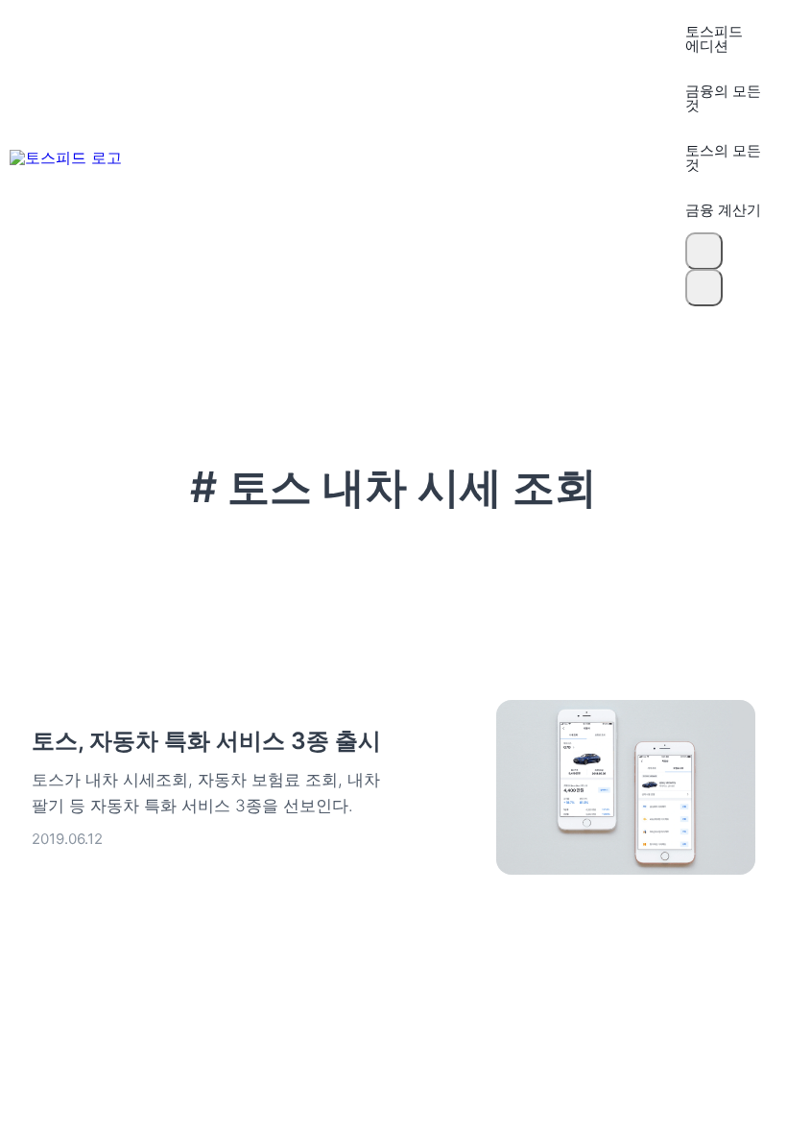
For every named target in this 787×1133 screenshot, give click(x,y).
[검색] (704, 251)
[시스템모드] (704, 287)
